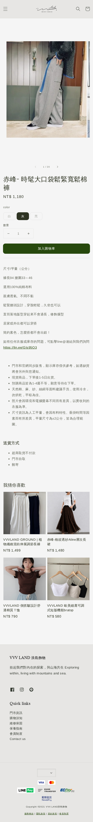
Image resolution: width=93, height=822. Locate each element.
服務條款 (29, 813)
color (6, 207)
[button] (5, 9)
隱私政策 (40, 813)
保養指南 (16, 728)
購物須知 (16, 718)
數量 (6, 225)
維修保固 (16, 723)
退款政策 (52, 813)
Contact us (18, 739)
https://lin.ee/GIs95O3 (20, 347)
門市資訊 (16, 713)
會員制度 (16, 733)
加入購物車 (46, 248)
